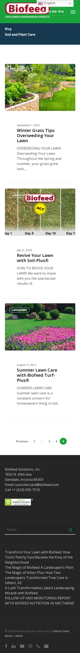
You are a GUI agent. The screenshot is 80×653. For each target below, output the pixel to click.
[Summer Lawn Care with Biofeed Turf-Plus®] (40, 360)
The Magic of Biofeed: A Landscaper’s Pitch (39, 567)
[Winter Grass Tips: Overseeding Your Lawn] (40, 123)
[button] (73, 12)
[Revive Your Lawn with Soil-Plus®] (40, 243)
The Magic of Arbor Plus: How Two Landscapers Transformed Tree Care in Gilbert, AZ (36, 577)
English (49, 3)
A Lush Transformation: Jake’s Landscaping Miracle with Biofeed (39, 590)
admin (19, 636)
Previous (22, 441)
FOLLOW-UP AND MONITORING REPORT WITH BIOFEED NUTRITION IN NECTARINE (39, 601)
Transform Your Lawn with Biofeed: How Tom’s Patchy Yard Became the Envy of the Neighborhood (39, 557)
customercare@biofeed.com (36, 484)
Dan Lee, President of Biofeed (31, 68)
